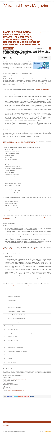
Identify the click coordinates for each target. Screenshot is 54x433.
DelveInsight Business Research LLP (18, 379)
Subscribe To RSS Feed (46, 32)
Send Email (8, 381)
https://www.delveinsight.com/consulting (15, 390)
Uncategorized (6, 425)
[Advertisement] (41, 18)
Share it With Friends (45, 57)
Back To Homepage (47, 31)
